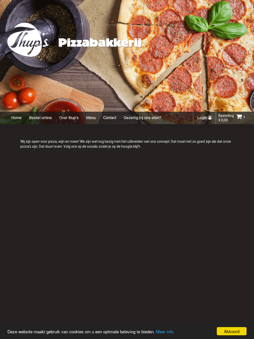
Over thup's (69, 117)
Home (16, 117)
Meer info (164, 331)
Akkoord (231, 331)
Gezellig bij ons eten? (142, 117)
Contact (109, 117)
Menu (91, 117)
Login (202, 117)
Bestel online (40, 117)
